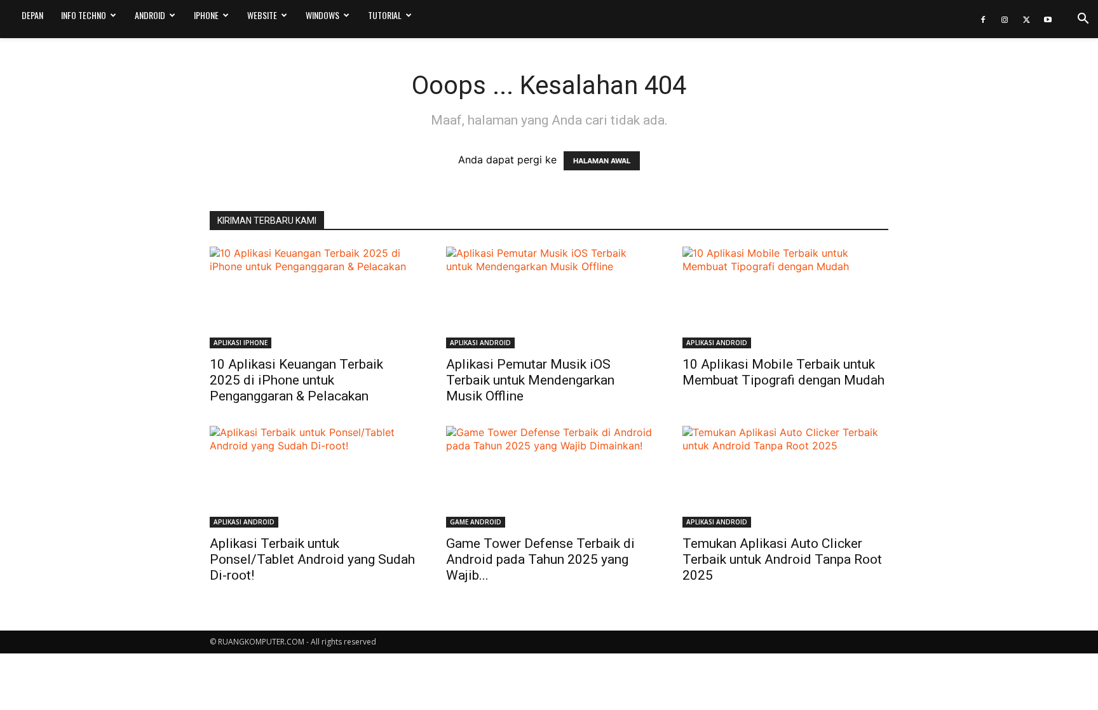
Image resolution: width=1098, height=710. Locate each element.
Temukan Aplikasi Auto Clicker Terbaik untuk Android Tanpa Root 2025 (782, 559)
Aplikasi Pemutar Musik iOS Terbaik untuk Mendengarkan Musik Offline (530, 380)
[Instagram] (1004, 19)
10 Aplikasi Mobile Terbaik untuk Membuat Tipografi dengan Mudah (783, 372)
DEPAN (32, 15)
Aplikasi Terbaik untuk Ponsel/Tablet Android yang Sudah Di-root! (312, 559)
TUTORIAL (385, 15)
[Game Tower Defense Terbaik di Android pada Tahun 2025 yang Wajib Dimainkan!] (549, 477)
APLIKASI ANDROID (480, 342)
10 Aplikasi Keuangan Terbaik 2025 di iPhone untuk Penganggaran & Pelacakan (296, 380)
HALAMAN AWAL (601, 160)
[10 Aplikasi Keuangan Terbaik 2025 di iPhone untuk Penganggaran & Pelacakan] (313, 297)
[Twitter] (1026, 19)
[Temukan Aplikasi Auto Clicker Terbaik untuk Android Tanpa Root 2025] (785, 477)
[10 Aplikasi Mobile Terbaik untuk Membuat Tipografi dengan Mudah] (785, 297)
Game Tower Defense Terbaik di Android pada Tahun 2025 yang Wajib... (540, 559)
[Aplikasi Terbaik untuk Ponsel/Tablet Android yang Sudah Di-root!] (313, 477)
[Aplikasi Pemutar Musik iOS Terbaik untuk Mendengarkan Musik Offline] (549, 297)
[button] (1083, 20)
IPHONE (206, 15)
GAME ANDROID (475, 521)
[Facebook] (983, 19)
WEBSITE (262, 15)
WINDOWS (322, 15)
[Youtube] (1047, 19)
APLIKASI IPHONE (241, 342)
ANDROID (150, 15)
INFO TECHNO (83, 15)
